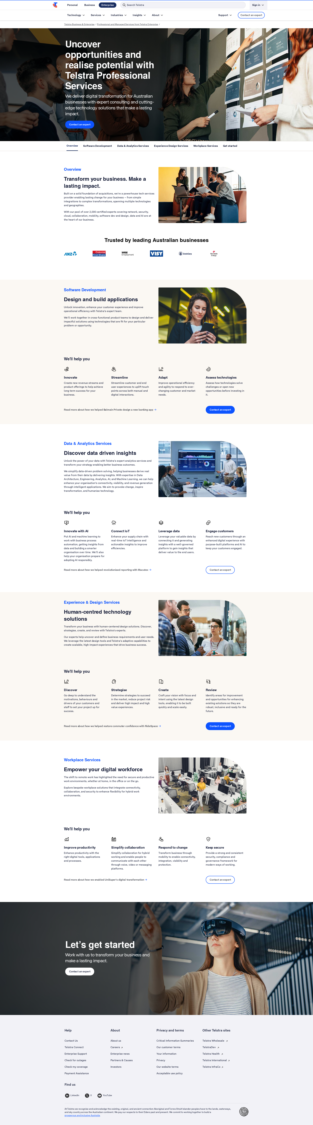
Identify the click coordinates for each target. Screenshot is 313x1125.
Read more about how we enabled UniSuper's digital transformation (104, 879)
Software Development (97, 146)
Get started (230, 146)
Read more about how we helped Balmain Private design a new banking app (108, 409)
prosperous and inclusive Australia (82, 1115)
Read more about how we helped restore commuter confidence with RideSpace (111, 726)
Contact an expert (251, 15)
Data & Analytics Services (133, 146)
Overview (72, 145)
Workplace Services (205, 146)
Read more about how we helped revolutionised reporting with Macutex (106, 570)
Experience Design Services (171, 146)
